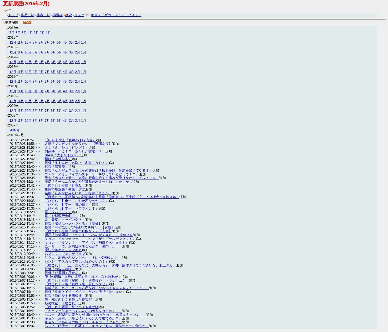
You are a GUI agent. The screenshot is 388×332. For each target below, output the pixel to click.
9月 (35, 42)
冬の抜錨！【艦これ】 (61, 303)
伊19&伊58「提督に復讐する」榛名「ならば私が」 (83, 277)
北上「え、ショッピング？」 (66, 147)
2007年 (14, 130)
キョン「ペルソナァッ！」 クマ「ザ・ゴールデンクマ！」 (90, 239)
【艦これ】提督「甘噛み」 (65, 185)
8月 (41, 42)
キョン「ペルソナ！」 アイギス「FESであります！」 (87, 242)
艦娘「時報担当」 (58, 159)
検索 (68, 15)
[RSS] (27, 22)
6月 (18, 33)
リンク (79, 15)
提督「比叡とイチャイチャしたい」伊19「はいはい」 (85, 292)
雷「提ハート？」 (58, 212)
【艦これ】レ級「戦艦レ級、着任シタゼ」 (77, 284)
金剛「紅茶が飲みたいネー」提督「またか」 (78, 193)
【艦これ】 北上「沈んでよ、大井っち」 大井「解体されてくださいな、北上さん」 (110, 265)
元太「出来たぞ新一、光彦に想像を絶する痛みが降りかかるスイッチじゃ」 (102, 178)
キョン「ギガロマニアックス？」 (116, 15)
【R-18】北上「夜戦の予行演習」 (70, 140)
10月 (28, 42)
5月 (24, 33)
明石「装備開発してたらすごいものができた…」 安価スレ (89, 235)
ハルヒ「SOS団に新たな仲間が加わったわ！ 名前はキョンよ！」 (95, 315)
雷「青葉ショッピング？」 (65, 219)
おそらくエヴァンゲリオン (65, 254)
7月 (12, 33)
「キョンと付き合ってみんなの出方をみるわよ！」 (83, 311)
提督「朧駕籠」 (56, 166)
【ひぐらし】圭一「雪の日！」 (68, 204)
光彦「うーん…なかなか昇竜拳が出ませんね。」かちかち (88, 182)
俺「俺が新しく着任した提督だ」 (70, 299)
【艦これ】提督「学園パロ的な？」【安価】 (78, 231)
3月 (36, 33)
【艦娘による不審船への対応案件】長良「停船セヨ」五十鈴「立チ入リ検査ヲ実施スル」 (112, 197)
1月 (48, 33)
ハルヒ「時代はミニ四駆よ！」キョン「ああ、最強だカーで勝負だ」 (97, 326)
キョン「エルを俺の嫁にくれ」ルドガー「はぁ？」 (83, 322)
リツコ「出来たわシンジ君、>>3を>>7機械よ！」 (82, 257)
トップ (13, 15)
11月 (20, 42)
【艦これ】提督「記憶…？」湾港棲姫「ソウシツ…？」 (87, 280)
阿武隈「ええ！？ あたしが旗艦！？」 (75, 151)
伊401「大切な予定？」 (62, 155)
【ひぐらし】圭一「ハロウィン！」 (72, 208)
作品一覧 (27, 15)
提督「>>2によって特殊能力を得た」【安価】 (80, 227)
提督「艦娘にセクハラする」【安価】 (73, 223)
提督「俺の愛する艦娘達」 (65, 295)
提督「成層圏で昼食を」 (63, 273)
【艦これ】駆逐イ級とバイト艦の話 (72, 307)
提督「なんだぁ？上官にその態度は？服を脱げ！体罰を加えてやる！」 (98, 170)
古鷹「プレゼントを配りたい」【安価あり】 (78, 144)
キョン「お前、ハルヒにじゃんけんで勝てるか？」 (83, 318)
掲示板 (58, 15)
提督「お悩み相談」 (60, 269)
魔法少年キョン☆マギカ (63, 250)
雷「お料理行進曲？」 (61, 216)
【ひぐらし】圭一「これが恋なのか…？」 (77, 201)
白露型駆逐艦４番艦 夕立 (65, 189)
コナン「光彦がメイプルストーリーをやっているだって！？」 (92, 174)
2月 (42, 33)
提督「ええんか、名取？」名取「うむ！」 (77, 163)
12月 (12, 42)
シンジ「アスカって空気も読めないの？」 (77, 261)
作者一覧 (43, 15)
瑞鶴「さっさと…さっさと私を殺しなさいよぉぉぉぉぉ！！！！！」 (97, 288)
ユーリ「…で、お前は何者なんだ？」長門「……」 (83, 246)
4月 (30, 33)
